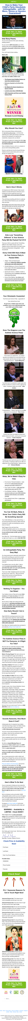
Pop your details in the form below (10, 763)
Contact (20, 1011)
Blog (17, 1011)
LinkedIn (7, 1011)
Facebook (21, 1010)
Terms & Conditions (15, 1010)
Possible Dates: (6, 858)
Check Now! (14, 874)
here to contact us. (15, 706)
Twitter (11, 1011)
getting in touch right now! (14, 626)
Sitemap (14, 1011)
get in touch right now (12, 803)
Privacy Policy (8, 1010)
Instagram (26, 1010)
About (4, 1010)
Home (1, 1010)
